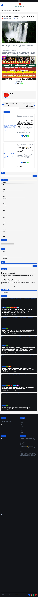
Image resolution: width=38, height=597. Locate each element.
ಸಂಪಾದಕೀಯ (27, 116)
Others (4, 184)
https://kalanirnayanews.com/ (6, 421)
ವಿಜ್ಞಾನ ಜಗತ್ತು (4, 219)
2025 (22, 422)
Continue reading (20, 139)
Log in (4, 251)
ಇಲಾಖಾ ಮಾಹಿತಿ (22, 116)
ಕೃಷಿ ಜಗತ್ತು (4, 203)
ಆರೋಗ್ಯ (4, 196)
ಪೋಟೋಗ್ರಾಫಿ (4, 212)
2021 (22, 430)
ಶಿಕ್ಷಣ (3, 224)
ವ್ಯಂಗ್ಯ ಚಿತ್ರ (4, 222)
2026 (22, 420)
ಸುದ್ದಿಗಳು (7, 18)
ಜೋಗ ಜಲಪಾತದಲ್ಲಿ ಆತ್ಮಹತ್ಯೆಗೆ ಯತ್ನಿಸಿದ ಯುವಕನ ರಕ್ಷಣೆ (12, 10)
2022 (22, 428)
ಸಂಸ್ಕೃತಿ (4, 231)
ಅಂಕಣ (4, 189)
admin (4, 18)
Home (2, 10)
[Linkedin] (20, 83)
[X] (18, 83)
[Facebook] (16, 83)
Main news (18, 116)
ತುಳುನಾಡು (4, 208)
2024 (22, 424)
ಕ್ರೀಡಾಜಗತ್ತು (4, 205)
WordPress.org (5, 258)
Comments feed (5, 256)
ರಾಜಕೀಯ (4, 217)
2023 (22, 426)
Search (3, 172)
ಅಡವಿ (3, 191)
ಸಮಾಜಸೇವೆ (31, 116)
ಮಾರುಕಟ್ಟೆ (4, 215)
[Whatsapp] (22, 83)
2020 (22, 432)
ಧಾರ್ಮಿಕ (4, 210)
